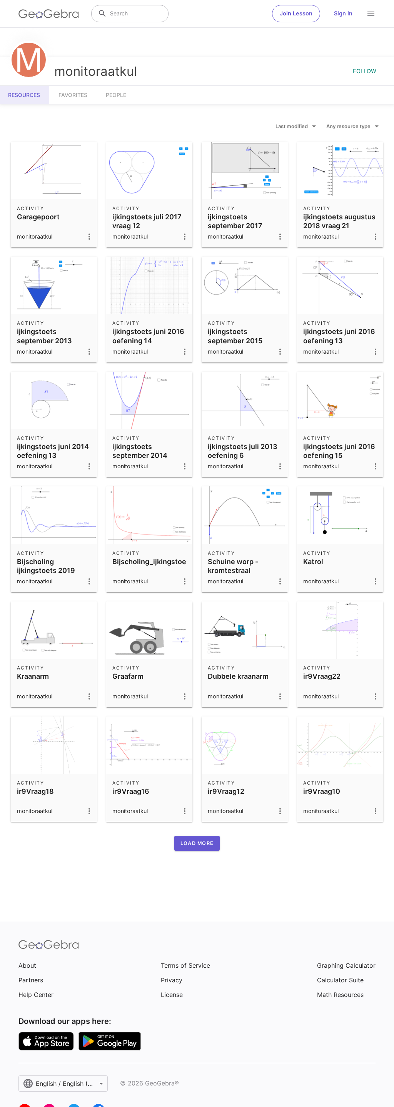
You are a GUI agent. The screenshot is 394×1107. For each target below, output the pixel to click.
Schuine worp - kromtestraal (233, 566)
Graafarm (128, 676)
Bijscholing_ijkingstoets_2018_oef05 (174, 562)
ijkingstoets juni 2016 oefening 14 (148, 335)
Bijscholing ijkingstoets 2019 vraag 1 (46, 570)
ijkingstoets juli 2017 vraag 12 (147, 221)
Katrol (313, 562)
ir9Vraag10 (321, 791)
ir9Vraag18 (35, 791)
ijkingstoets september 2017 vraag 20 (235, 226)
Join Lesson (296, 13)
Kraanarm (33, 676)
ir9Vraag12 (226, 791)
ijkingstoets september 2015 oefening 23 (235, 340)
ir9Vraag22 (322, 676)
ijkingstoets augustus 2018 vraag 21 (339, 221)
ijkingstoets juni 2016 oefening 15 (339, 450)
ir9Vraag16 (130, 791)
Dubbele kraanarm (238, 676)
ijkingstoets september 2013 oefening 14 (44, 340)
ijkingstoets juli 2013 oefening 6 (242, 450)
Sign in (343, 13)
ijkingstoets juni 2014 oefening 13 (53, 450)
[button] (197, 843)
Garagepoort (38, 217)
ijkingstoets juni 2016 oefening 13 (339, 335)
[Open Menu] (371, 13)
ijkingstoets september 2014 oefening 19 (139, 455)
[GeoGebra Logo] (48, 13)
